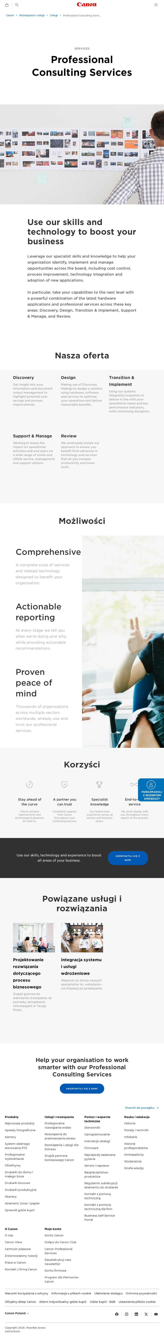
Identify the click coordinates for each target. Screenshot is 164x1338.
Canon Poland (15, 1313)
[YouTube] (156, 1314)
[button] (151, 789)
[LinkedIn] (136, 1314)
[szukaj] (17, 5)
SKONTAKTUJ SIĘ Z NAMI (128, 858)
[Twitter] (146, 1314)
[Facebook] (117, 1314)
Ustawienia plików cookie (137, 1302)
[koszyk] (6, 5)
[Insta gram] (127, 1314)
